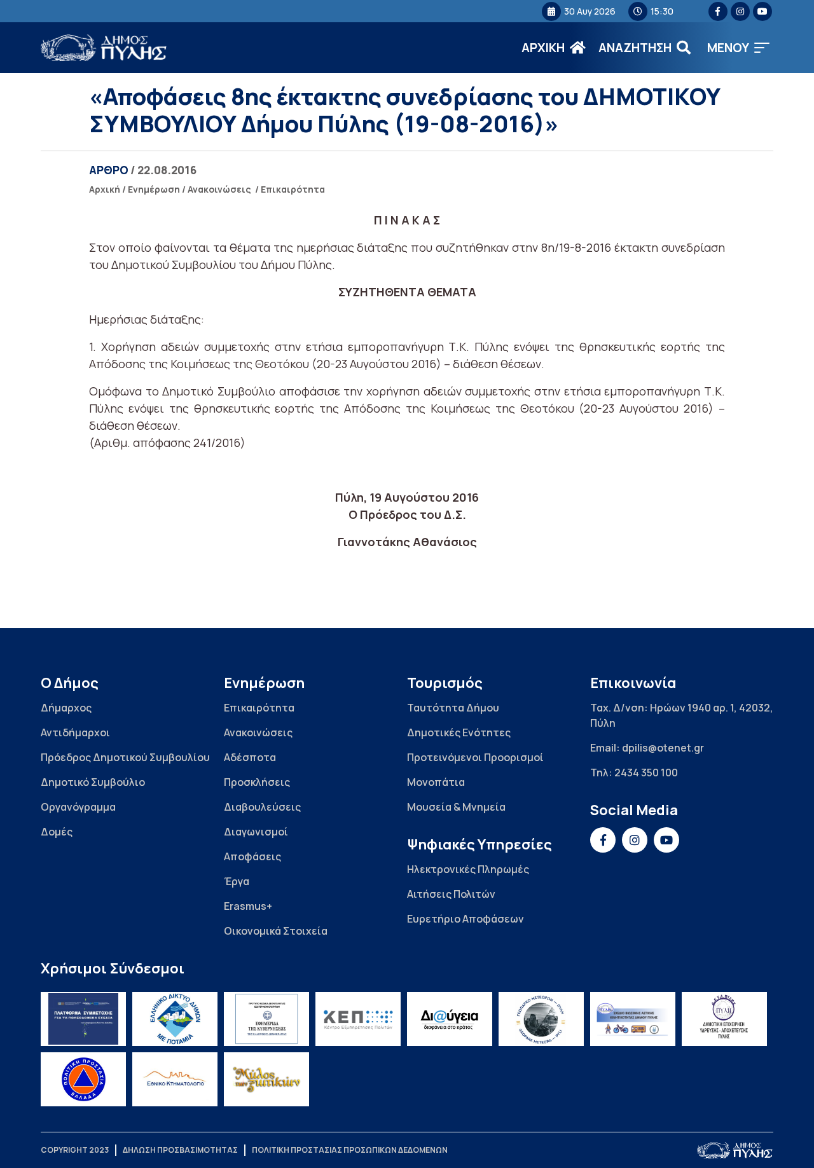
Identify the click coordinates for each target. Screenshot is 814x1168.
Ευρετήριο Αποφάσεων (465, 919)
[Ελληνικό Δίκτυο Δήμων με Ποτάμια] (174, 1019)
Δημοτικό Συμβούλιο (93, 782)
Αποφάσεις (252, 856)
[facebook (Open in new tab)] (718, 11)
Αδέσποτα (250, 757)
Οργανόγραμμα (78, 807)
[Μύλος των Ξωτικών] (266, 1079)
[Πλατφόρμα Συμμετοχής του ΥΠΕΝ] (83, 1019)
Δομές (56, 832)
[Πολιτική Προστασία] (83, 1079)
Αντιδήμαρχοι (75, 732)
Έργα (236, 881)
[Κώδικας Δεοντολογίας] (266, 1019)
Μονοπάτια (436, 782)
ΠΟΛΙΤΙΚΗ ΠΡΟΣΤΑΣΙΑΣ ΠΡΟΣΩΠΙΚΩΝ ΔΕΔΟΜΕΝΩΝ (350, 1149)
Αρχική (104, 189)
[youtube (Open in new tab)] (762, 11)
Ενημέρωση (154, 189)
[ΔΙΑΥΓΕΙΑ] (449, 1019)
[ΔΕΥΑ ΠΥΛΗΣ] (724, 1019)
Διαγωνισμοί (256, 832)
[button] (738, 48)
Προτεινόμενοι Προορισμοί (475, 757)
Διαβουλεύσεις (262, 807)
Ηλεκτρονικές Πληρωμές (468, 869)
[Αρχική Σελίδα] (104, 48)
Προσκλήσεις (257, 782)
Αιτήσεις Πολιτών (451, 894)
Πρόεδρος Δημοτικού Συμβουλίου (125, 757)
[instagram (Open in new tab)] (740, 11)
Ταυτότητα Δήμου (453, 708)
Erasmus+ (248, 906)
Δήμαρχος (66, 708)
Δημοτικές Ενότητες (459, 732)
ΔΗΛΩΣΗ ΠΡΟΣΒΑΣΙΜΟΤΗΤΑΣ (180, 1149)
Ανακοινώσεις (219, 189)
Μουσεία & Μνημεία (456, 807)
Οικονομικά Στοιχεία (276, 931)
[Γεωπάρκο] (541, 1019)
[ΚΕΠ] (358, 1019)
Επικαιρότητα (293, 189)
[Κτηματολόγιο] (174, 1079)
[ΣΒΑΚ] (632, 1019)
